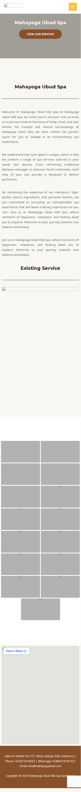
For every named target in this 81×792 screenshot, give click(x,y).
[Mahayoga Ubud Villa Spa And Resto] (14, 7)
